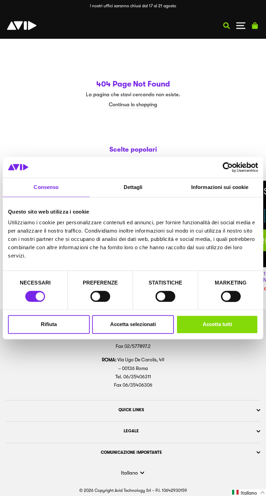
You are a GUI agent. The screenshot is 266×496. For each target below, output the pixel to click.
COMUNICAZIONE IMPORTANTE (131, 452)
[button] (248, 492)
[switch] (100, 296)
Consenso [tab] (46, 187)
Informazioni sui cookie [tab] (219, 187)
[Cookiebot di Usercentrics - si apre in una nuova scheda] (227, 167)
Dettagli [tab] (133, 187)
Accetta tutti (217, 324)
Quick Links (131, 409)
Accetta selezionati (133, 324)
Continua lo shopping (133, 105)
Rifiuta (49, 324)
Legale (131, 431)
